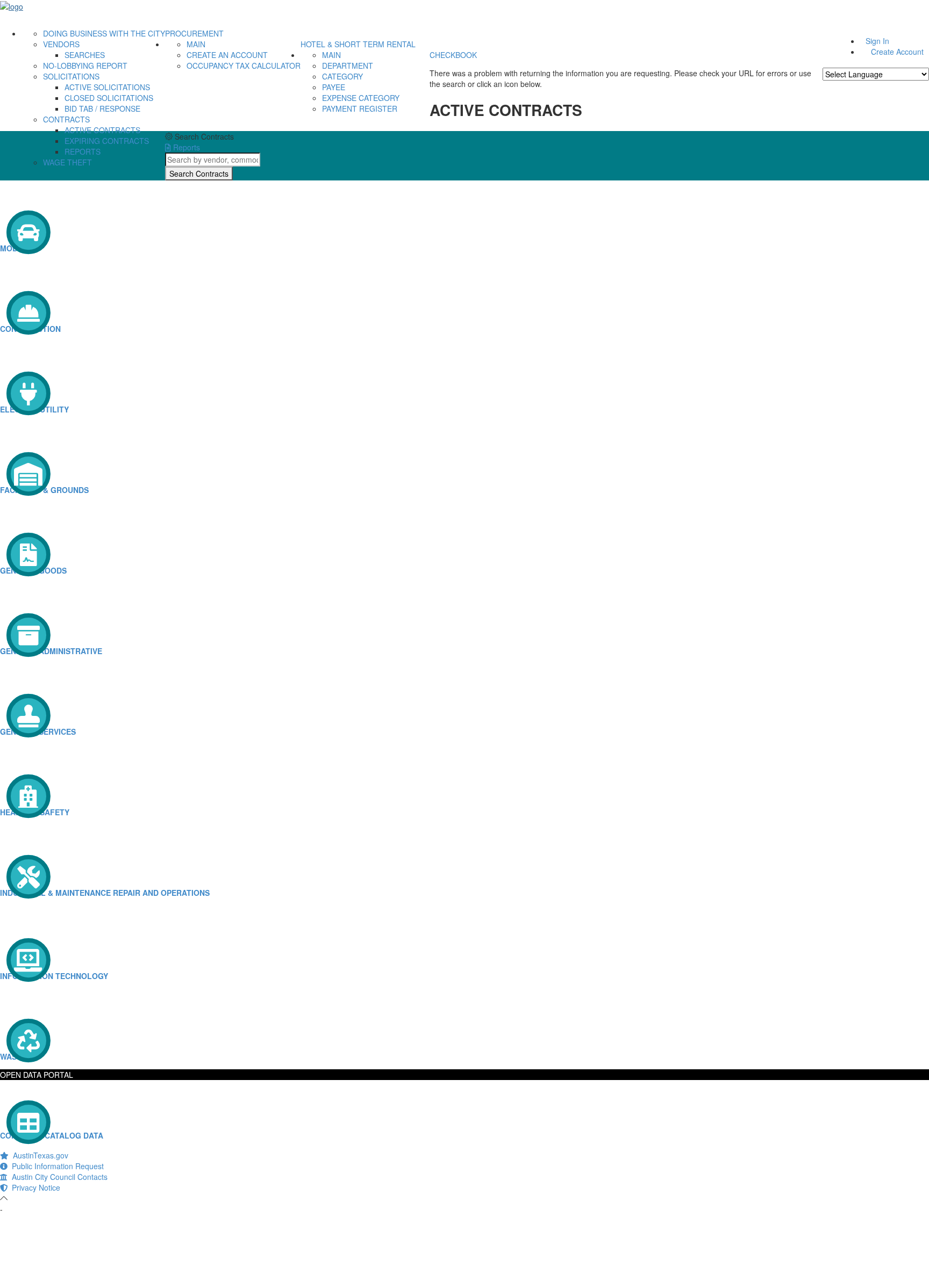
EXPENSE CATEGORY (360, 97)
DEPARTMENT (347, 65)
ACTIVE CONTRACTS (102, 130)
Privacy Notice (34, 1187)
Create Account (897, 51)
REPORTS (83, 151)
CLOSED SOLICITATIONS (109, 97)
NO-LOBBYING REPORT (85, 65)
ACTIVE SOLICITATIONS (107, 87)
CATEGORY (342, 76)
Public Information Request (56, 1166)
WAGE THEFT (67, 162)
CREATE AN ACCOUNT (227, 54)
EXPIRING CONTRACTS (107, 140)
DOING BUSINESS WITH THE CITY (104, 33)
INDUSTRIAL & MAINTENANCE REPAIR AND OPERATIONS (105, 892)
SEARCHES (85, 54)
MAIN (196, 44)
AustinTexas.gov (38, 1155)
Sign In (877, 40)
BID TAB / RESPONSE (102, 108)
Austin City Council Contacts (58, 1176)
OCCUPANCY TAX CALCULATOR (244, 65)
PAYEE (333, 87)
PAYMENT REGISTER (359, 108)
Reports (185, 147)
